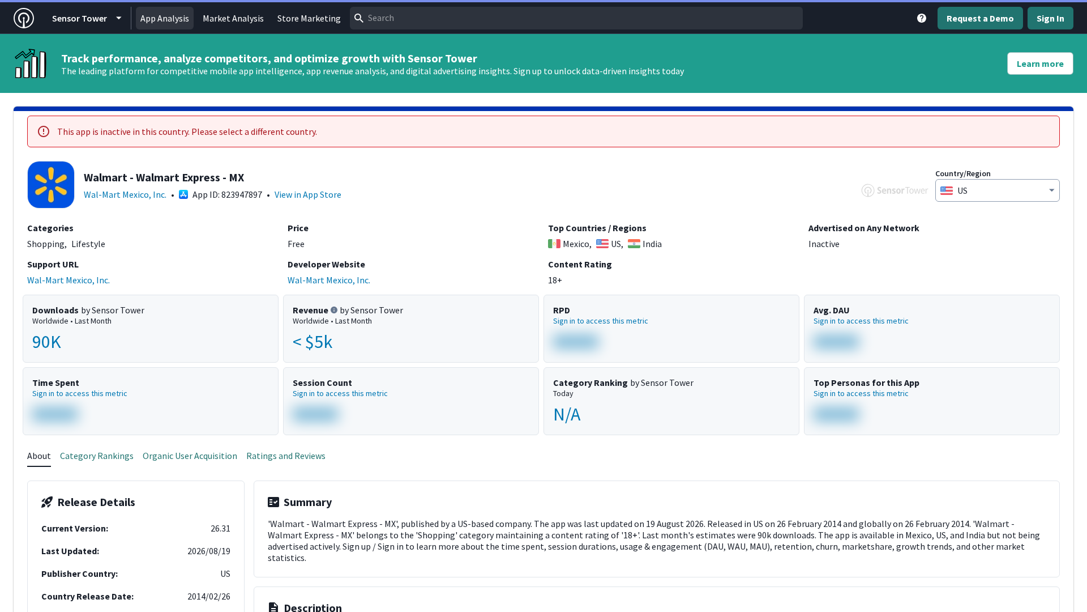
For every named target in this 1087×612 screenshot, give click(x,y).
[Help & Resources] (921, 18)
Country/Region (963, 173)
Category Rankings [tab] (97, 455)
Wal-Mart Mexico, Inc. (125, 194)
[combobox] (576, 18)
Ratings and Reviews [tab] (286, 455)
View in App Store (308, 194)
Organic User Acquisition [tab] (190, 455)
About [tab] (39, 455)
